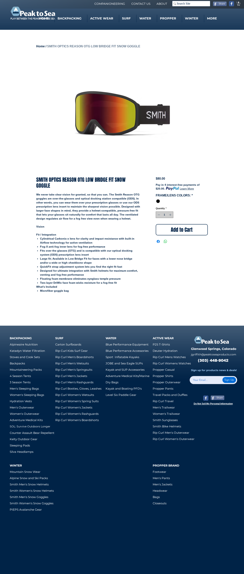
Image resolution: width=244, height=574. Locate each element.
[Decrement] (158, 215)
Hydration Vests (21, 401)
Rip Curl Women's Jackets (73, 407)
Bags (156, 497)
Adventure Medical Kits (26, 420)
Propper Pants (163, 388)
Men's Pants (161, 478)
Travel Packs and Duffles (170, 395)
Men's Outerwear (22, 407)
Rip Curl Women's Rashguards (77, 414)
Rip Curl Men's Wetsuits (72, 363)
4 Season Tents (20, 376)
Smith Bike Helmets (167, 426)
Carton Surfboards (68, 344)
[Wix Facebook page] (231, 3)
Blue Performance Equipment (127, 344)
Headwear (160, 490)
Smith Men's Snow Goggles (29, 497)
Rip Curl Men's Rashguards (74, 382)
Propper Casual (164, 369)
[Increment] (171, 215)
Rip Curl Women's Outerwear (173, 439)
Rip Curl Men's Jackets (71, 376)
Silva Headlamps (21, 452)
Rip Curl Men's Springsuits (73, 369)
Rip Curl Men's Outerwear (171, 432)
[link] (238, 4)
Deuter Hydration (165, 351)
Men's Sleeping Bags (24, 388)
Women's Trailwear (166, 414)
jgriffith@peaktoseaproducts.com (213, 354)
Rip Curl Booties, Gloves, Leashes (78, 388)
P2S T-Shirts (161, 344)
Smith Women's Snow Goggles (31, 503)
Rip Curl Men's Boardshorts (74, 357)
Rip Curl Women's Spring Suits (77, 401)
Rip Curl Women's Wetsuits (74, 395)
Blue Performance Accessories (127, 351)
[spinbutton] (165, 215)
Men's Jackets (162, 484)
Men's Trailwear (164, 407)
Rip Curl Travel (163, 401)
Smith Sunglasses (165, 420)
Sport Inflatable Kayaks (122, 357)
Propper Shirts (163, 376)
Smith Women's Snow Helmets (32, 490)
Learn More (187, 188)
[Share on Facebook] (158, 241)
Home (40, 46)
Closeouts (159, 503)
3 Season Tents (20, 382)
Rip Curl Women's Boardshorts (77, 420)
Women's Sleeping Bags (27, 395)
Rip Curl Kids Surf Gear (71, 351)
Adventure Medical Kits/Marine (127, 376)
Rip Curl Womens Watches (172, 363)
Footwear (159, 472)
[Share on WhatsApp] (165, 241)
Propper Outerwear (167, 382)
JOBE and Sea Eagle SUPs (124, 363)
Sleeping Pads (20, 445)
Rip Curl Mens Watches (169, 357)
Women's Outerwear (24, 414)
